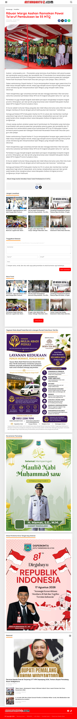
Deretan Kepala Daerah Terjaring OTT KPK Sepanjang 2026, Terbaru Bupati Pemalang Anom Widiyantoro (37, 680)
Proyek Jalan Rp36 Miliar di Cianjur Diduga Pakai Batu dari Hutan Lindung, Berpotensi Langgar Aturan (37, 229)
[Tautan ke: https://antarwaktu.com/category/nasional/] (70, 636)
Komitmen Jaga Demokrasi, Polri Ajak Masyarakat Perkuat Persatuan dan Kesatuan (16, 211)
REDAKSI (29, 716)
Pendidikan (14, 21)
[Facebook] (36, 187)
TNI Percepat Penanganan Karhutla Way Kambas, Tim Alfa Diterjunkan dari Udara (38, 211)
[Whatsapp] (69, 20)
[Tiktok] (40, 187)
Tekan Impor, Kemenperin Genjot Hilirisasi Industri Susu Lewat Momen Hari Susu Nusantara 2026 (40, 689)
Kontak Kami (46, 716)
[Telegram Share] (65, 20)
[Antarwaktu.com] (39, 2)
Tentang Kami (21, 716)
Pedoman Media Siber (58, 716)
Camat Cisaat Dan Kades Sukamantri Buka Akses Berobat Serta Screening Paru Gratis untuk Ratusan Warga (60, 229)
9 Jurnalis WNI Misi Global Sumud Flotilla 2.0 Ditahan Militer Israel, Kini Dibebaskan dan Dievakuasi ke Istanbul (42, 698)
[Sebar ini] (59, 20)
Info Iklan (37, 716)
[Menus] (6, 2)
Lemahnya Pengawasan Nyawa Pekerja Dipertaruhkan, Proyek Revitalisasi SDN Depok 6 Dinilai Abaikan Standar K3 (60, 211)
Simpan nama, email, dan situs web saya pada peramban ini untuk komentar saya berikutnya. (36, 265)
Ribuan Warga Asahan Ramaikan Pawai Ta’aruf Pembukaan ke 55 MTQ (28, 179)
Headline (8, 21)
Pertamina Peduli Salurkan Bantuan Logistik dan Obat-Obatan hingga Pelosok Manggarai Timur (15, 229)
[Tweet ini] (62, 20)
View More (38, 320)
